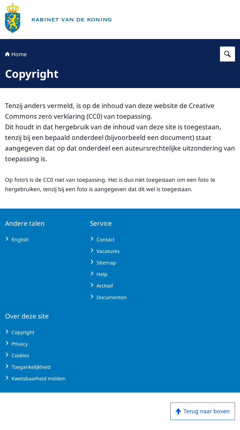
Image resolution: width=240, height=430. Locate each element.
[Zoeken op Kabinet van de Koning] (227, 54)
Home (19, 54)
